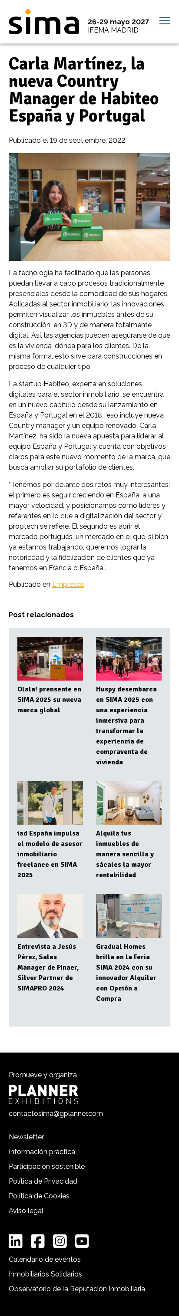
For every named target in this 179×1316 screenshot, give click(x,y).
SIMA (44, 22)
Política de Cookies (39, 1196)
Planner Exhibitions (43, 1094)
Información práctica (42, 1152)
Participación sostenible (47, 1166)
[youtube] (82, 1241)
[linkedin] (16, 1241)
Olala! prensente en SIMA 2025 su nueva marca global (49, 699)
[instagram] (60, 1241)
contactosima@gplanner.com (56, 1113)
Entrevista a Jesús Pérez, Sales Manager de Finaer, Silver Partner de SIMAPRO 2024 (48, 967)
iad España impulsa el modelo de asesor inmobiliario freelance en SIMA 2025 (50, 854)
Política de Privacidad (43, 1181)
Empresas (68, 584)
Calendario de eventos (45, 1259)
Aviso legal (26, 1211)
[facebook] (38, 1241)
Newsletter (26, 1137)
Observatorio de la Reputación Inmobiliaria (77, 1289)
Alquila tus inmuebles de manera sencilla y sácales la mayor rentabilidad (125, 854)
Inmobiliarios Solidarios (45, 1274)
